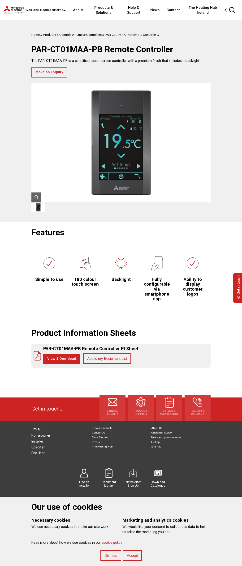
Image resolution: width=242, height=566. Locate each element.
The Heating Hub (102, 446)
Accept (132, 555)
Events (96, 442)
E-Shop (155, 442)
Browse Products (102, 428)
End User (38, 453)
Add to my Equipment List (107, 358)
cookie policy (112, 542)
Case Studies (100, 437)
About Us (156, 428)
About (78, 10)
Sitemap (156, 446)
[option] (121, 142)
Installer (37, 441)
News (155, 10)
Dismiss (110, 555)
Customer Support (162, 432)
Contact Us (98, 432)
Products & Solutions (103, 10)
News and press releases (166, 437)
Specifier (38, 447)
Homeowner (40, 435)
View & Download (61, 358)
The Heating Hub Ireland (203, 10)
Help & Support (133, 10)
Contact (173, 10)
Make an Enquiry (49, 72)
